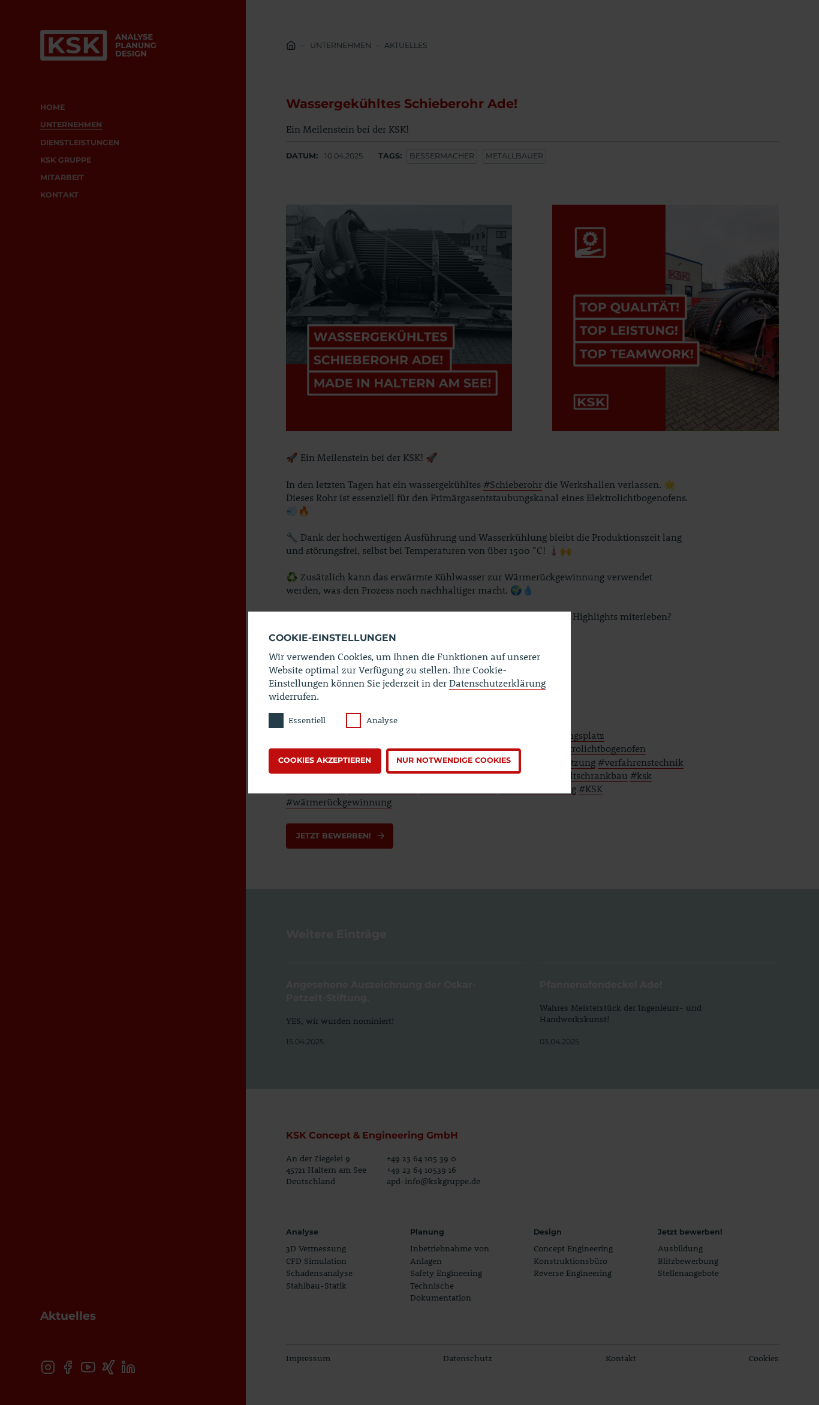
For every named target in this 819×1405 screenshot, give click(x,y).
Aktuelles (405, 45)
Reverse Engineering (573, 1272)
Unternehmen (71, 124)
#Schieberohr (512, 484)
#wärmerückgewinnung (339, 801)
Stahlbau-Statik (316, 1285)
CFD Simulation (316, 1260)
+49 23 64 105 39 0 (421, 1158)
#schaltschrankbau (586, 775)
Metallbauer (514, 155)
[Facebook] (68, 1366)
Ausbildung (680, 1248)
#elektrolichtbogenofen (595, 748)
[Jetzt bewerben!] (339, 836)
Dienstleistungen (79, 142)
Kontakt (59, 194)
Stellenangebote (688, 1272)
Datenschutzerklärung (497, 682)
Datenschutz (467, 1358)
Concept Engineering (573, 1248)
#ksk (641, 775)
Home (52, 107)
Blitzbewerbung (688, 1260)
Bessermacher (442, 155)
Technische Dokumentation (440, 1291)
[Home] (291, 47)
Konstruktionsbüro (570, 1260)
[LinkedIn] (128, 1366)
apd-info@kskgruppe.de (433, 1181)
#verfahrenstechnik (640, 762)
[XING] (108, 1366)
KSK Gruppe (65, 159)
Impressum (308, 1358)
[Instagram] (47, 1366)
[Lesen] (405, 1005)
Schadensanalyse (319, 1272)
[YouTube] (87, 1366)
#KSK (591, 788)
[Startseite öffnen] (97, 45)
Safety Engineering (446, 1272)
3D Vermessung (316, 1248)
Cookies (764, 1358)
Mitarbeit (62, 177)
